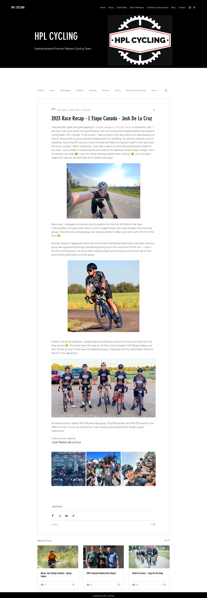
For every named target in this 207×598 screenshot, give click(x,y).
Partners (92, 90)
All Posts (40, 90)
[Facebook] (194, 7)
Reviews (80, 90)
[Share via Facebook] (52, 515)
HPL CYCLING (18, 7)
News (52, 90)
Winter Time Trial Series (136, 90)
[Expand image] (68, 469)
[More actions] (154, 109)
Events (118, 90)
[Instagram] (190, 7)
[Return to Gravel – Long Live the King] (149, 556)
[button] (121, 7)
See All (167, 540)
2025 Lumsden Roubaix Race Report (101, 573)
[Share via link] (73, 515)
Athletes (105, 90)
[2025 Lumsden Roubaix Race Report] (103, 556)
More (154, 90)
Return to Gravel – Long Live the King (147, 573)
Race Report (66, 90)
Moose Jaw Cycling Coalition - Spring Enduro (56, 575)
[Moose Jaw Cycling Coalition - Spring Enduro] (57, 556)
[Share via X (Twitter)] (59, 515)
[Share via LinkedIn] (66, 515)
